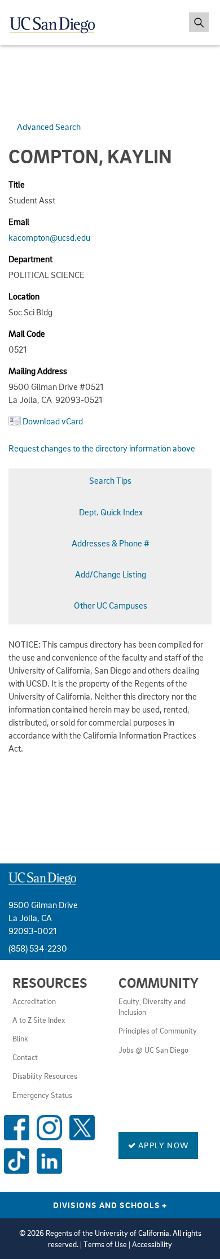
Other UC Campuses (110, 605)
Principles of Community (157, 1030)
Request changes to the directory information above (101, 448)
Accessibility (152, 1244)
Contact (25, 1057)
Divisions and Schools (110, 1205)
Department (30, 258)
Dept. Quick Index (111, 512)
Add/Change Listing (110, 574)
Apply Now (162, 1145)
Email (18, 221)
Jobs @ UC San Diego (153, 1049)
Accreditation (34, 1001)
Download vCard (53, 421)
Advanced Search (49, 126)
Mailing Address (37, 370)
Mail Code (26, 333)
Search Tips (110, 480)
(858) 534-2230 (37, 948)
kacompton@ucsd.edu (49, 237)
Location (23, 296)
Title (16, 184)
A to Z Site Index (38, 1019)
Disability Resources (44, 1075)
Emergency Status (42, 1095)
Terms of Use (105, 1244)
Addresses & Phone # (110, 543)
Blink (20, 1038)
